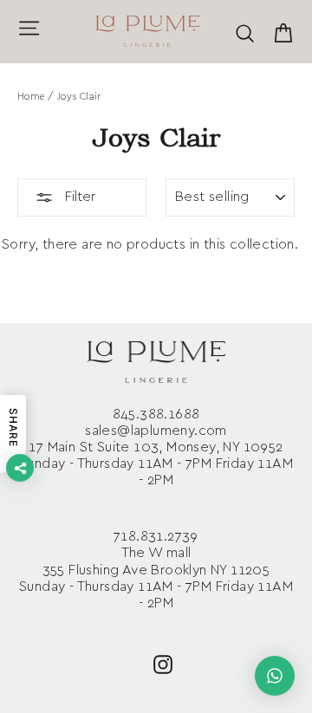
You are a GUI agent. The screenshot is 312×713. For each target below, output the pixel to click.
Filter (78, 197)
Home (31, 96)
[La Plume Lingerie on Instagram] (162, 662)
